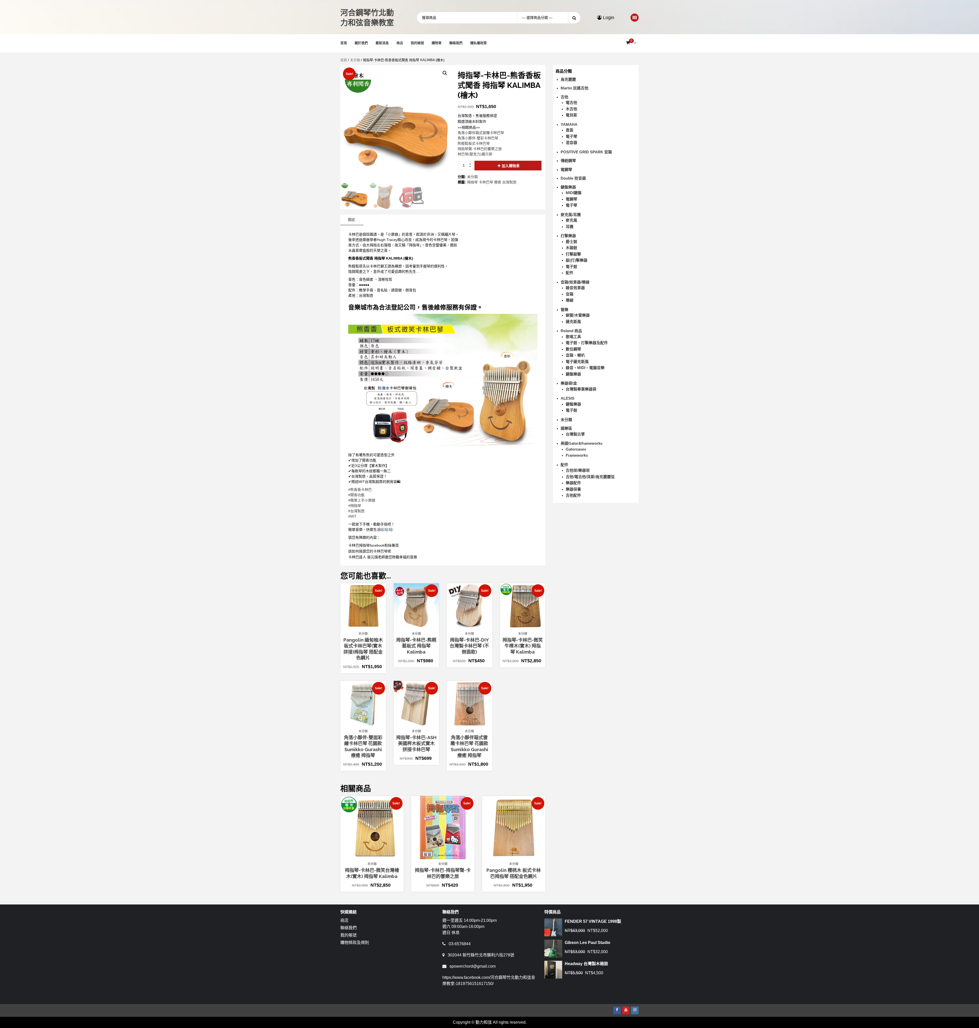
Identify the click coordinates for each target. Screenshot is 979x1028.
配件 (569, 272)
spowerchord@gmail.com (472, 966)
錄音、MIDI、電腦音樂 (585, 368)
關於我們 (361, 43)
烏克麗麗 (568, 79)
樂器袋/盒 (569, 383)
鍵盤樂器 (568, 187)
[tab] (351, 219)
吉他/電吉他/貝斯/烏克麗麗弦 (590, 477)
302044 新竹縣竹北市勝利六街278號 (481, 955)
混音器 (571, 142)
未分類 (355, 60)
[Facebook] (617, 1010)
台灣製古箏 (575, 434)
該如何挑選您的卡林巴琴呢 (369, 551)
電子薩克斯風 (577, 361)
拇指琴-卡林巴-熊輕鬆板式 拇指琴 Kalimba (416, 646)
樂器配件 (573, 483)
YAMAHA (569, 124)
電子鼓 (571, 266)
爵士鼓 (571, 241)
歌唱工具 (573, 336)
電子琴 (571, 136)
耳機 (569, 226)
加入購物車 (511, 166)
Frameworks (577, 455)
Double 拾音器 (573, 178)
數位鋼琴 (573, 349)
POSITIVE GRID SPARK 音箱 (586, 152)
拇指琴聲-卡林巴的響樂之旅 (480, 149)
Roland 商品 (571, 331)
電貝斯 (571, 115)
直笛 (569, 130)
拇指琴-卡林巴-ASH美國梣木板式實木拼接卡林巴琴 (416, 743)
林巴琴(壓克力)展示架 (475, 154)
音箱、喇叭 (575, 355)
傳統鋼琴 (568, 160)
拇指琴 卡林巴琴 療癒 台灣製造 (492, 182)
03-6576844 (460, 944)
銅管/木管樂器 (578, 315)
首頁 (343, 43)
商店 (399, 43)
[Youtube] (626, 1010)
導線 (569, 300)
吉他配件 (573, 495)
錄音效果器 (575, 288)
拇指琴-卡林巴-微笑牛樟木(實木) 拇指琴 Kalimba (523, 646)
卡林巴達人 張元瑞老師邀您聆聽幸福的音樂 (382, 557)
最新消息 (382, 43)
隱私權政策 (478, 43)
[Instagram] (635, 1010)
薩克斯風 (573, 321)
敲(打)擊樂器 (576, 260)
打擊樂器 (568, 236)
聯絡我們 (455, 43)
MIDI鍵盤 (574, 193)
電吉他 (571, 102)
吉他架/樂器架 (578, 470)
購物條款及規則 (354, 942)
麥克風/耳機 (571, 214)
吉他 (564, 97)
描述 (351, 220)
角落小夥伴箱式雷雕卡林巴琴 (481, 133)
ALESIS (567, 398)
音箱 (569, 294)
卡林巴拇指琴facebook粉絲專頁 (373, 545)
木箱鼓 (571, 248)
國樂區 (566, 428)
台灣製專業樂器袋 (581, 389)
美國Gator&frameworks (581, 443)
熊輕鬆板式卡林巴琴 (474, 143)
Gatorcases (576, 449)
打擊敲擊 (573, 254)
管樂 (564, 309)
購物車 (437, 43)
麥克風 (571, 220)
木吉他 (571, 109)
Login (608, 17)
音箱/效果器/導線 (575, 282)
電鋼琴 (566, 169)
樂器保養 (573, 489)
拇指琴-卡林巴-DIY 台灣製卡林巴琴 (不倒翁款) (469, 646)
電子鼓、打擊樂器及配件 (587, 343)
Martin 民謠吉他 (574, 88)
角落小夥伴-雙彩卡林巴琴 (478, 138)
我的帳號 (417, 43)
